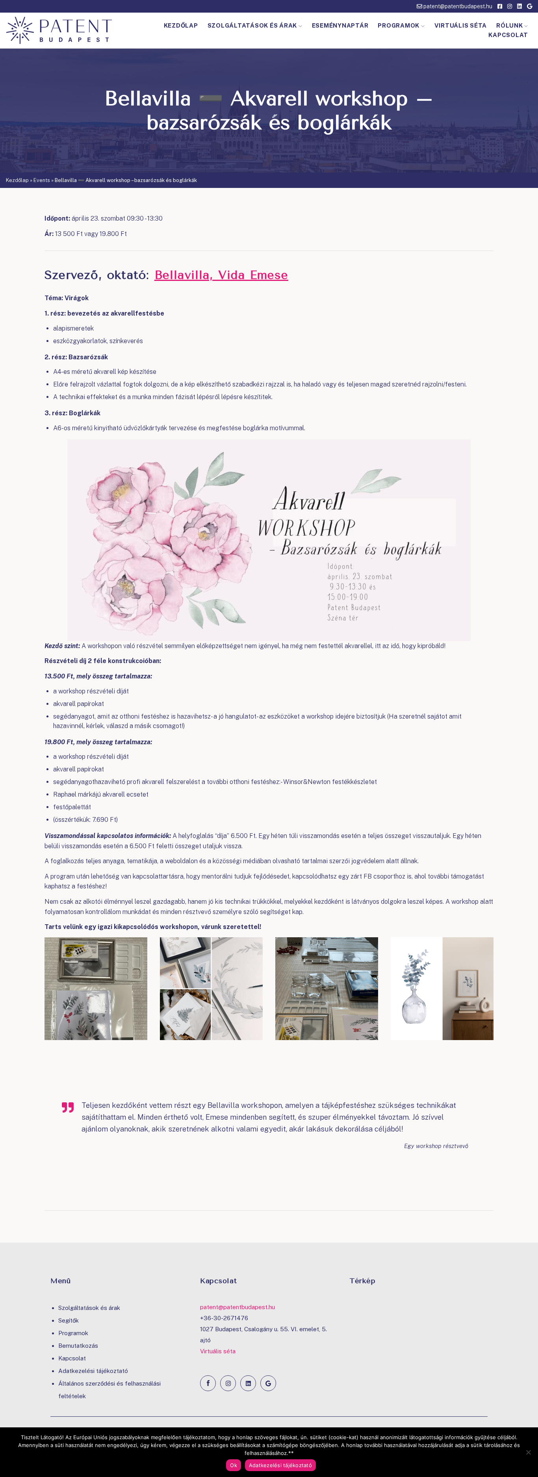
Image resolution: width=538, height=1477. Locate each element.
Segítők (68, 1320)
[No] (528, 1452)
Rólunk (509, 25)
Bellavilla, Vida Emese (221, 275)
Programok (398, 25)
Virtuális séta (460, 25)
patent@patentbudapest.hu (457, 6)
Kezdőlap (181, 25)
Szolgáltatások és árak (252, 25)
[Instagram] (228, 1383)
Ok (233, 1465)
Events (41, 180)
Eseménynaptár (340, 25)
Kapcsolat (508, 35)
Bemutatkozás (78, 1345)
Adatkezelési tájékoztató (93, 1370)
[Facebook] (208, 1383)
